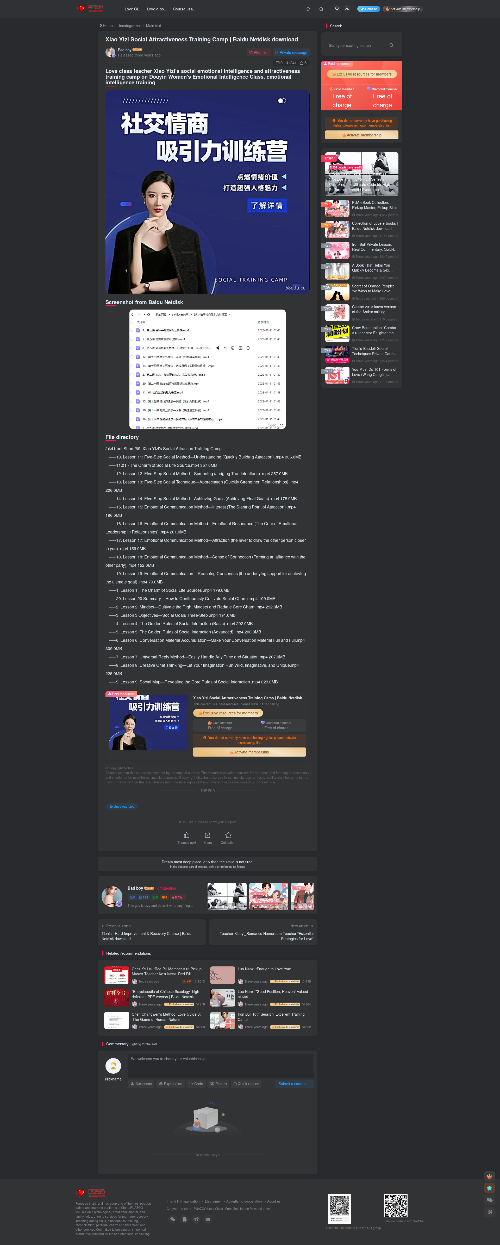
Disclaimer (213, 1201)
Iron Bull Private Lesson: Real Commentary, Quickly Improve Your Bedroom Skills (374, 252)
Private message (293, 52)
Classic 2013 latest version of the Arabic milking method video (374, 311)
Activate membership (405, 9)
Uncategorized (129, 25)
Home (107, 25)
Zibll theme (241, 1208)
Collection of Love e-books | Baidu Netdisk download (375, 226)
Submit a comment (294, 1083)
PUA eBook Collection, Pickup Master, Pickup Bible (374, 205)
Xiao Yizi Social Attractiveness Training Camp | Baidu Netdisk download (201, 39)
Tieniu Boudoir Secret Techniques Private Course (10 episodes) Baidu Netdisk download (375, 356)
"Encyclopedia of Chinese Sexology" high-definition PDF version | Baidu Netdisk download (166, 996)
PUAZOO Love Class (208, 1208)
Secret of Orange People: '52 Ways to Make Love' (373, 288)
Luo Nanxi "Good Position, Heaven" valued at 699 (273, 994)
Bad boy (125, 49)
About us (274, 1201)
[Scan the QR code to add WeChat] (489, 1200)
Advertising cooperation (244, 1201)
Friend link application (183, 1201)
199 (145, 897)
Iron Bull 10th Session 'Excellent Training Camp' (271, 1016)
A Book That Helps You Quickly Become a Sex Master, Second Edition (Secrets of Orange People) (374, 272)
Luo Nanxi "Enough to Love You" (264, 968)
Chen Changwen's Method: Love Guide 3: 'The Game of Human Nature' (166, 1016)
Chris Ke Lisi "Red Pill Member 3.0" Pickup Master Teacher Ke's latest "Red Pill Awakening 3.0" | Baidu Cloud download (167, 974)
